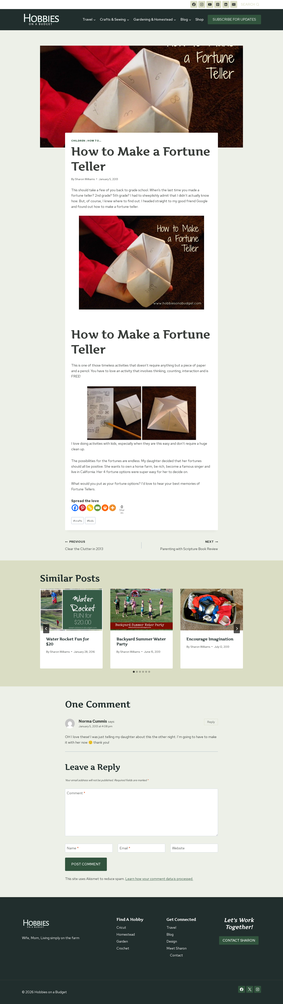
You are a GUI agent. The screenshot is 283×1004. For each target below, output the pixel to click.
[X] (249, 989)
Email (125, 848)
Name (73, 848)
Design (172, 941)
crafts (77, 521)
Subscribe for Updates (234, 19)
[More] (112, 507)
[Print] (105, 507)
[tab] (134, 672)
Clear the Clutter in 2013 (84, 545)
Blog (170, 934)
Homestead (125, 934)
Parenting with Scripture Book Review (189, 545)
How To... (94, 140)
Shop (199, 19)
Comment (76, 793)
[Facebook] (193, 4)
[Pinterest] (217, 4)
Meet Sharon (177, 948)
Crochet (122, 948)
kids (90, 521)
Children (78, 140)
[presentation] (71, 609)
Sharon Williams (85, 179)
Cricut (121, 927)
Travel (171, 927)
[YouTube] (209, 4)
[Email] (233, 4)
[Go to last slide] (46, 628)
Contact (176, 955)
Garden (122, 941)
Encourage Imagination (210, 639)
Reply (211, 722)
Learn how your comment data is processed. (159, 879)
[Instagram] (201, 4)
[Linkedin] (225, 4)
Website (178, 848)
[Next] (237, 628)
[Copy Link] (90, 507)
